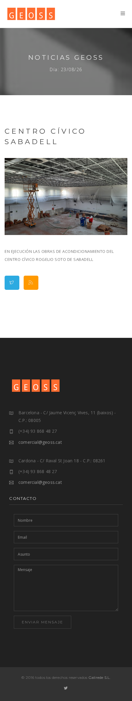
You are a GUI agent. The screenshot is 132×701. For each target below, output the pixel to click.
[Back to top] (122, 691)
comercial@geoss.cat (40, 442)
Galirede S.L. (99, 677)
